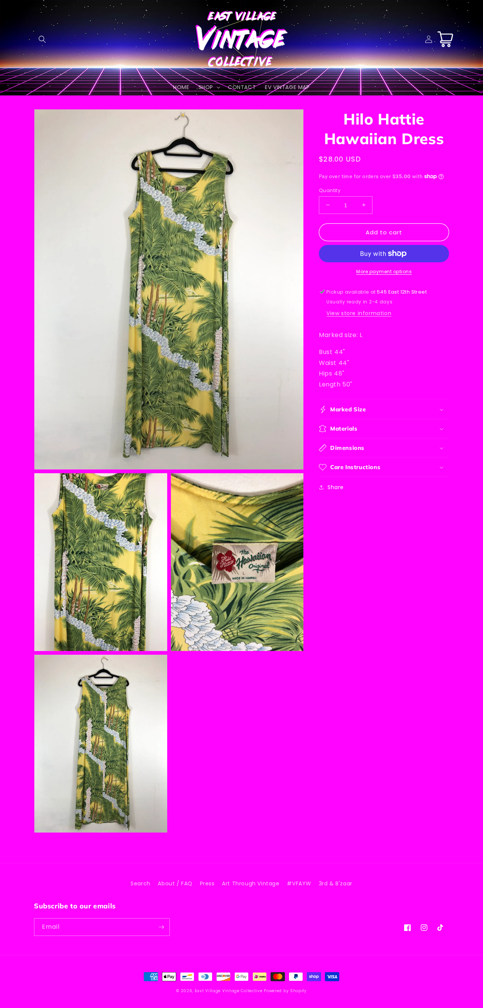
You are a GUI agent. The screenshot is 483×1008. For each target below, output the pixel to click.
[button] (42, 39)
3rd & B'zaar (335, 883)
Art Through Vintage (250, 883)
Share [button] (336, 487)
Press (207, 883)
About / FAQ (175, 883)
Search (141, 883)
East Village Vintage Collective (229, 991)
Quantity (329, 190)
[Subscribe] (161, 927)
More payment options (384, 271)
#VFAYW (299, 883)
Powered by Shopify (285, 991)
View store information (358, 313)
